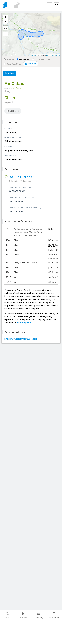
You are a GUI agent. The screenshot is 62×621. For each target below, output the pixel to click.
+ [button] (5, 17)
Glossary (39, 617)
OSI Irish (10, 59)
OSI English (24, 59)
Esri (47, 55)
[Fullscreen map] (5, 28)
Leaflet (33, 55)
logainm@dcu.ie (24, 322)
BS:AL (51, 240)
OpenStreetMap (13, 64)
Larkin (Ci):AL (54, 250)
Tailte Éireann (55, 55)
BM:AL (51, 245)
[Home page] (5, 5)
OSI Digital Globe (42, 59)
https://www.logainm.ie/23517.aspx (20, 339)
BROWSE (32, 63)
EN (56, 4)
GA (49, 4)
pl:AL (50, 267)
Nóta (50, 229)
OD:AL (51, 262)
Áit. (49, 277)
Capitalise (14, 111)
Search (7, 617)
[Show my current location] (5, 34)
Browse (23, 617)
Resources (54, 617)
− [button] (5, 21)
